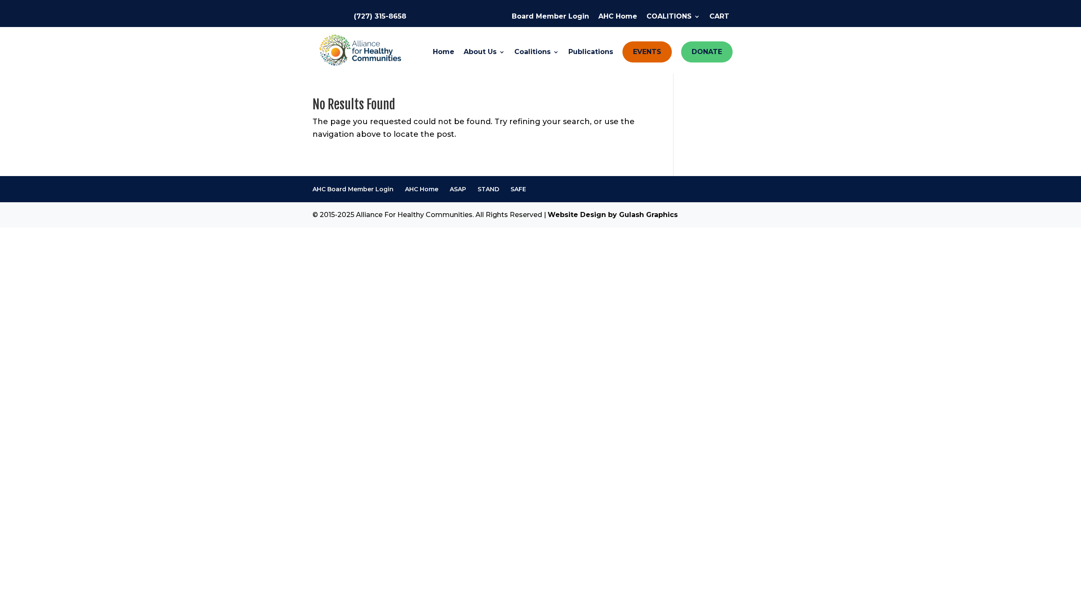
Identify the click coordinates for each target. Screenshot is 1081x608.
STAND (488, 189)
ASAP (458, 189)
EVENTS (647, 52)
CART (719, 17)
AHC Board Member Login (353, 189)
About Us (480, 52)
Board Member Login (550, 17)
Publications (590, 52)
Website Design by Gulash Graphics (613, 215)
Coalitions (532, 52)
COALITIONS (669, 17)
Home (443, 52)
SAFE (518, 189)
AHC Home (617, 17)
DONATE (707, 52)
